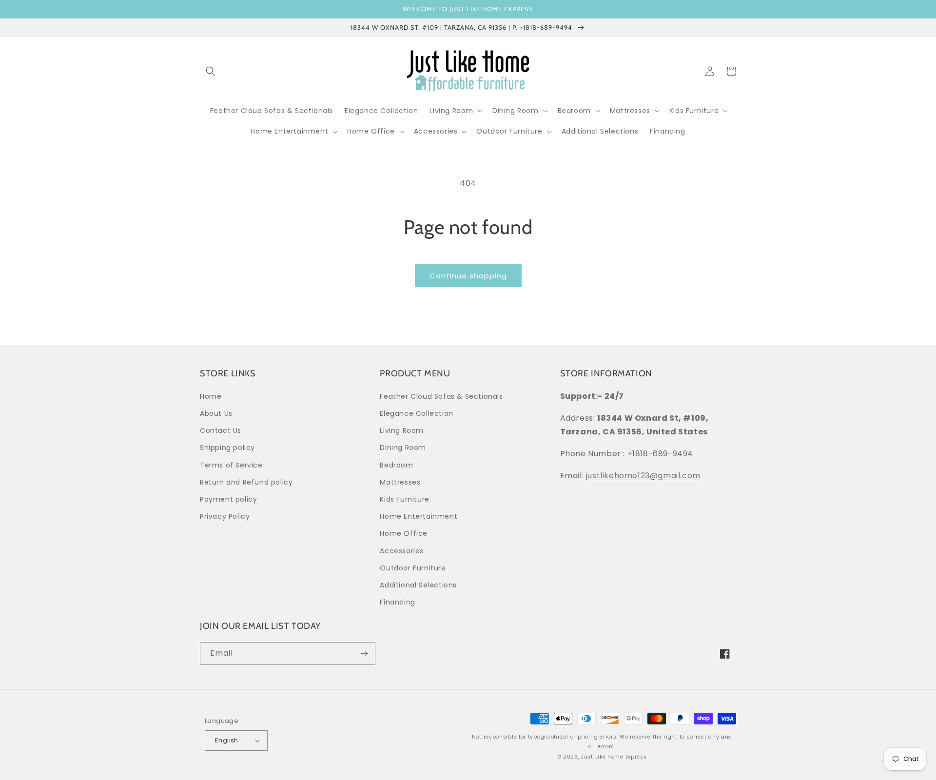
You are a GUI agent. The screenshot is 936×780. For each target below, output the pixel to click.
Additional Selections (418, 585)
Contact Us (220, 430)
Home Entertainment (418, 516)
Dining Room (403, 447)
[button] (210, 71)
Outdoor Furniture (413, 568)
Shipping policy (227, 447)
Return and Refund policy (246, 482)
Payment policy (228, 499)
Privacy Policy (225, 516)
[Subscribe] (364, 653)
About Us (216, 413)
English (226, 740)
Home (210, 396)
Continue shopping (468, 276)
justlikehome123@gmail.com (643, 475)
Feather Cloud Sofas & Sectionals (441, 396)
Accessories (402, 551)
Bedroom (396, 465)
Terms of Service (231, 465)
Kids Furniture (404, 499)
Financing (397, 602)
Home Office (404, 533)
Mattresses (400, 482)
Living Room (402, 430)
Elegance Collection (416, 413)
